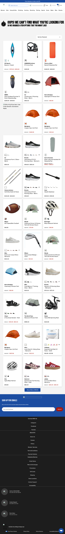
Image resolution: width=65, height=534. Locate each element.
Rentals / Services (32, 447)
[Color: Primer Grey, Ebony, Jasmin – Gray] (36, 187)
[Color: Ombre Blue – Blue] (6, 92)
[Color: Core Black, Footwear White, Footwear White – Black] (48, 376)
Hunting (26, 10)
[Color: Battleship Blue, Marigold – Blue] (48, 219)
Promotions (32, 468)
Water (52, 10)
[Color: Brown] (6, 219)
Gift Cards (32, 471)
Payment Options (32, 454)
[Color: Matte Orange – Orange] (56, 345)
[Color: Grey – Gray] (25, 219)
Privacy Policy (26, 531)
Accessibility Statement (54, 531)
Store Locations (33, 478)
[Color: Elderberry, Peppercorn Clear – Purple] (56, 282)
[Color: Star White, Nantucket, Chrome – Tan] (34, 155)
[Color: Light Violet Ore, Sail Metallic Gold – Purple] (14, 250)
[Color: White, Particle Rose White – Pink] (11, 250)
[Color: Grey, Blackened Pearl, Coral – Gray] (28, 155)
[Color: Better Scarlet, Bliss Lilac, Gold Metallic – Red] (45, 376)
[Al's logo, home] (5, 5)
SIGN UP (60, 409)
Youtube (33, 430)
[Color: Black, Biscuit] (28, 187)
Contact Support (32, 482)
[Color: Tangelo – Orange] (25, 123)
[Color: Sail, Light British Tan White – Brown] (8, 250)
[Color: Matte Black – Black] (8, 376)
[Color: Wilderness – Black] (51, 187)
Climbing (20, 10)
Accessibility (32, 485)
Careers (33, 440)
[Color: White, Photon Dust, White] (6, 250)
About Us (32, 437)
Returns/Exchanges (32, 465)
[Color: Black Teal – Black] (6, 313)
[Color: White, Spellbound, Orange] (31, 187)
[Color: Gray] (45, 155)
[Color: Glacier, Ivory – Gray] (8, 155)
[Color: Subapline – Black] (56, 187)
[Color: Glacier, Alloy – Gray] (28, 92)
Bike (56, 10)
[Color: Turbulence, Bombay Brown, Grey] (34, 187)
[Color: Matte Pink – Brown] (51, 345)
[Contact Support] (4, 502)
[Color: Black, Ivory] (25, 92)
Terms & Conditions (32, 451)
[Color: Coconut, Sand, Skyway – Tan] (45, 282)
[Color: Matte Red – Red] (54, 345)
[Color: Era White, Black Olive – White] (45, 219)
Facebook (33, 426)
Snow (47, 10)
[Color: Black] (25, 60)
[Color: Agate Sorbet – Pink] (11, 313)
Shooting (32, 10)
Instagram (33, 423)
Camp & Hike (13, 10)
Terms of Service (39, 531)
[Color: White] (45, 345)
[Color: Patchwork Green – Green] (8, 313)
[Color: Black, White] (25, 282)
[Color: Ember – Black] (45, 60)
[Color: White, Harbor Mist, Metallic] (54, 282)
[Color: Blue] (6, 60)
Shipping (32, 475)
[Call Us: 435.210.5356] (4, 491)
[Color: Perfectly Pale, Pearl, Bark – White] (25, 345)
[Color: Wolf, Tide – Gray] (6, 155)
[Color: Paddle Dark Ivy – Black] (14, 313)
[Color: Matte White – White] (6, 376)
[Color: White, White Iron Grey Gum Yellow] (31, 282)
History (32, 444)
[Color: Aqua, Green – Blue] (8, 60)
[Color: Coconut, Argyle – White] (36, 155)
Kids (7, 10)
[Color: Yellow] (48, 345)
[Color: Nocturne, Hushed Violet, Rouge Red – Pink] (25, 376)
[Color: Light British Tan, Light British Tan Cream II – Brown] (16, 250)
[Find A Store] (4, 514)
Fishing (38, 10)
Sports (43, 10)
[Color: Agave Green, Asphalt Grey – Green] (25, 313)
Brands (60, 10)
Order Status (32, 461)
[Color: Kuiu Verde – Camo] (54, 187)
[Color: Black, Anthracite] (28, 282)
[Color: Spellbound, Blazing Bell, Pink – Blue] (31, 155)
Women (3, 10)
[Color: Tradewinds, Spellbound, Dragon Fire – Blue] (28, 376)
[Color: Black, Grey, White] (25, 155)
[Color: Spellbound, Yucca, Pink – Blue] (48, 282)
